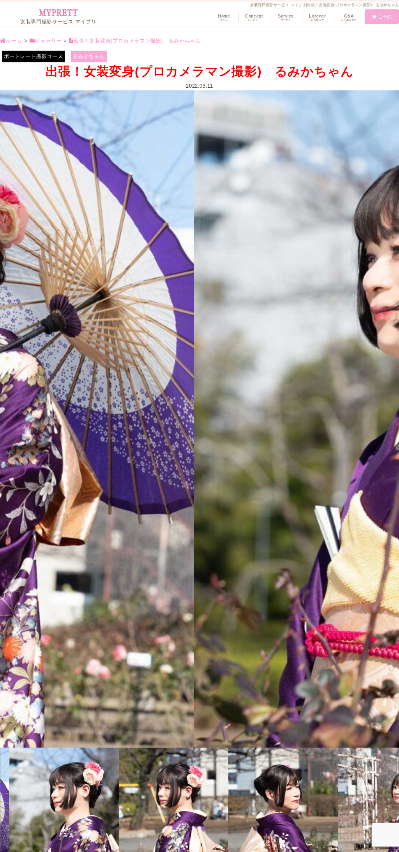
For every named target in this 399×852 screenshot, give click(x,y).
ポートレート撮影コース (33, 56)
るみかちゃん (89, 56)
